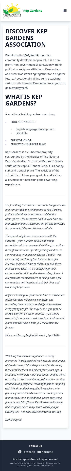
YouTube (47, 452)
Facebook (29, 452)
